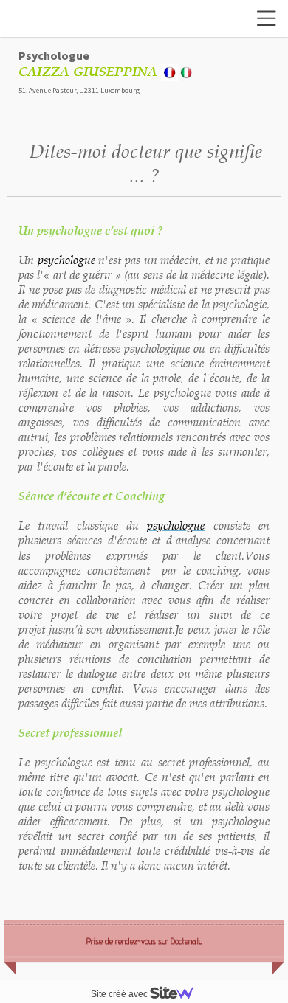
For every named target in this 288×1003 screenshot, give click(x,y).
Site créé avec (120, 994)
